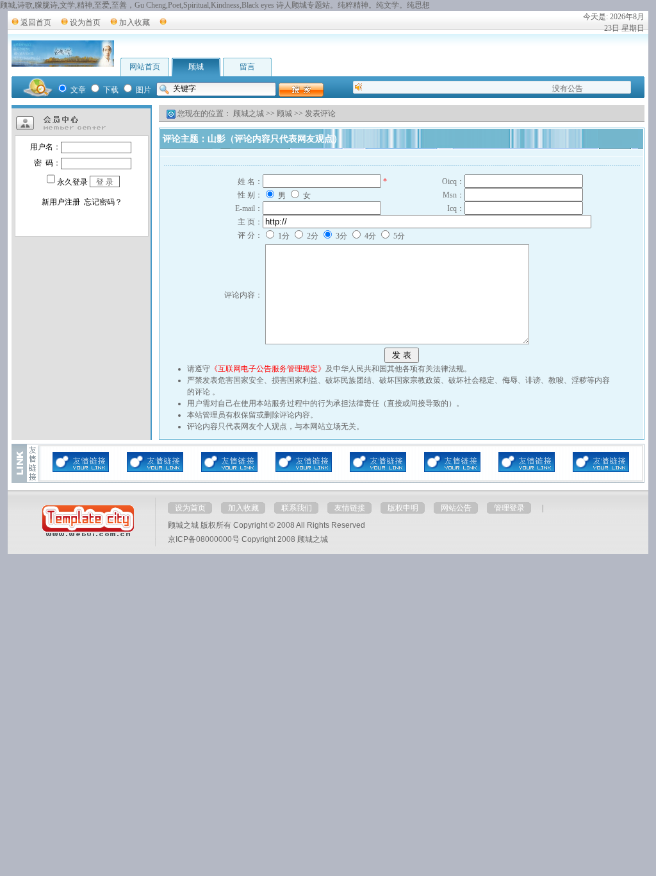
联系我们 (296, 507)
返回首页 (35, 22)
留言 (247, 66)
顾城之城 (248, 113)
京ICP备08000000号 (204, 539)
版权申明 (403, 507)
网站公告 (456, 507)
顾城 (196, 66)
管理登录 (509, 507)
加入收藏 (134, 22)
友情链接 (349, 507)
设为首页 (85, 22)
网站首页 (144, 66)
